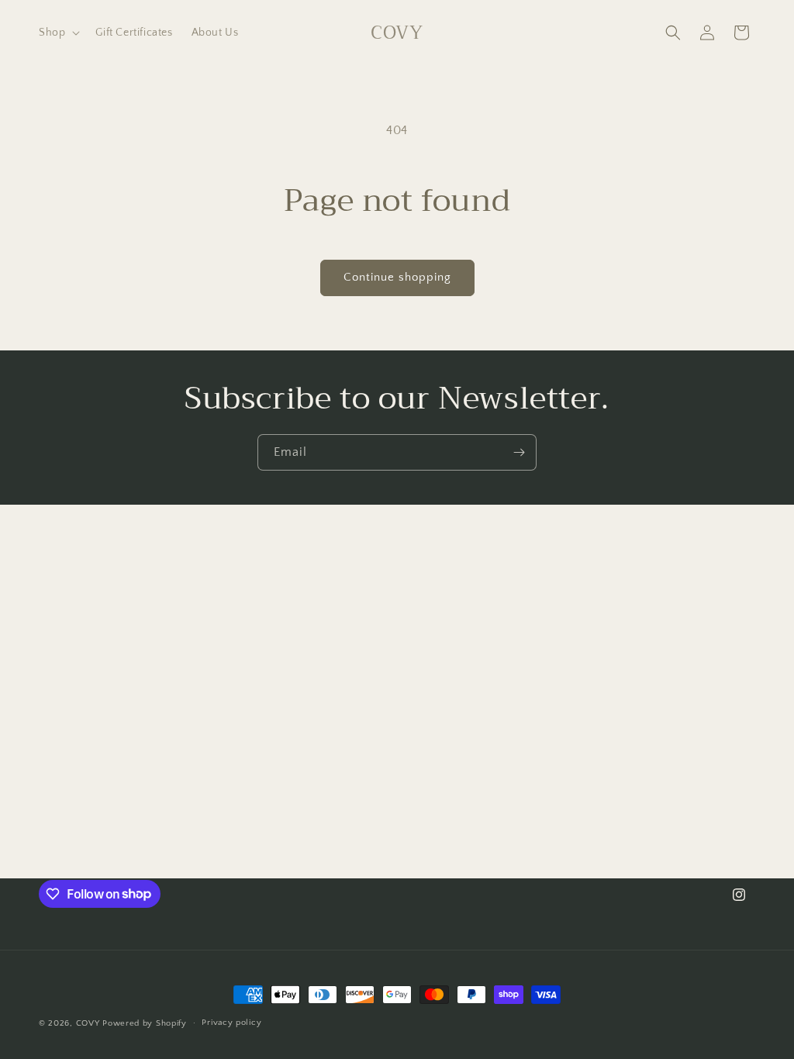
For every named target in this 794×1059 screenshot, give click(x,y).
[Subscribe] (519, 452)
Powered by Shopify (144, 1023)
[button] (57, 32)
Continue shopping (397, 277)
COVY (88, 1023)
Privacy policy (231, 1022)
